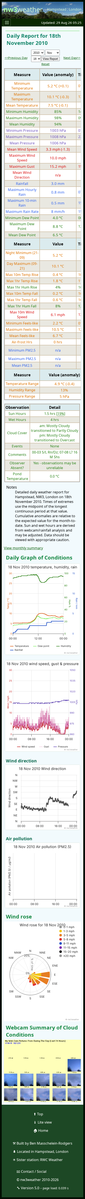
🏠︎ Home (40, 1130)
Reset (45, 64)
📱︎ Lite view (42, 1122)
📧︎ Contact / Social (31, 1171)
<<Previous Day (16, 58)
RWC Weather (51, 1159)
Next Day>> (71, 58)
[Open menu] (7, 22)
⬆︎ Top (38, 1114)
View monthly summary (23, 548)
